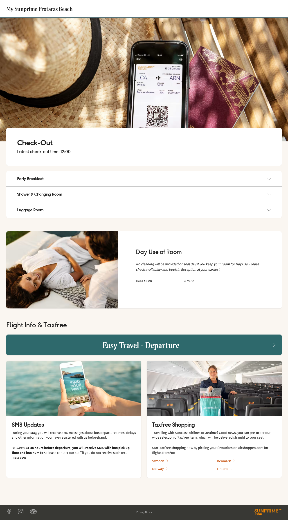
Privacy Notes (144, 512)
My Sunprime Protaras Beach (39, 8)
